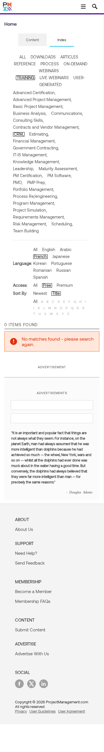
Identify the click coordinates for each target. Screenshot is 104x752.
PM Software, (59, 175)
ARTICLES (69, 56)
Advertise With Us (32, 653)
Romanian (42, 270)
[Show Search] (94, 6)
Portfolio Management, (33, 189)
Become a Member (33, 591)
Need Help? (26, 553)
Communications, (67, 113)
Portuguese (61, 263)
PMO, (18, 182)
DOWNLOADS (43, 56)
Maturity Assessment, (58, 168)
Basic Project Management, (38, 106)
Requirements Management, (39, 216)
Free (47, 285)
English (48, 249)
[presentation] (32, 39)
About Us (24, 529)
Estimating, (39, 134)
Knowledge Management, (36, 161)
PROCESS (49, 63)
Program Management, (34, 203)
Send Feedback (30, 562)
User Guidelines (42, 711)
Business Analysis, (30, 113)
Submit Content (30, 629)
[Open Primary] (83, 6)
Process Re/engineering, (35, 196)
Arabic (66, 249)
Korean (40, 263)
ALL (22, 56)
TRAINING (25, 77)
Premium (65, 285)
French (40, 256)
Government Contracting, (36, 147)
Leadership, (23, 168)
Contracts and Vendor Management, (46, 127)
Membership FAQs (32, 601)
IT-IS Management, (30, 154)
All (35, 249)
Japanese (61, 256)
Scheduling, (62, 223)
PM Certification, (28, 175)
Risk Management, (30, 223)
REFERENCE (25, 63)
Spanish (40, 277)
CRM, (19, 134)
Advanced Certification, (34, 92)
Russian (63, 270)
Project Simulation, (30, 210)
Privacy (21, 711)
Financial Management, (34, 140)
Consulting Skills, (28, 120)
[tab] (32, 40)
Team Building (26, 230)
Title (56, 293)
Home (10, 23)
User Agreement (71, 711)
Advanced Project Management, (42, 99)
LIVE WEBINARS (54, 77)
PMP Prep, (36, 182)
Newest (40, 293)
